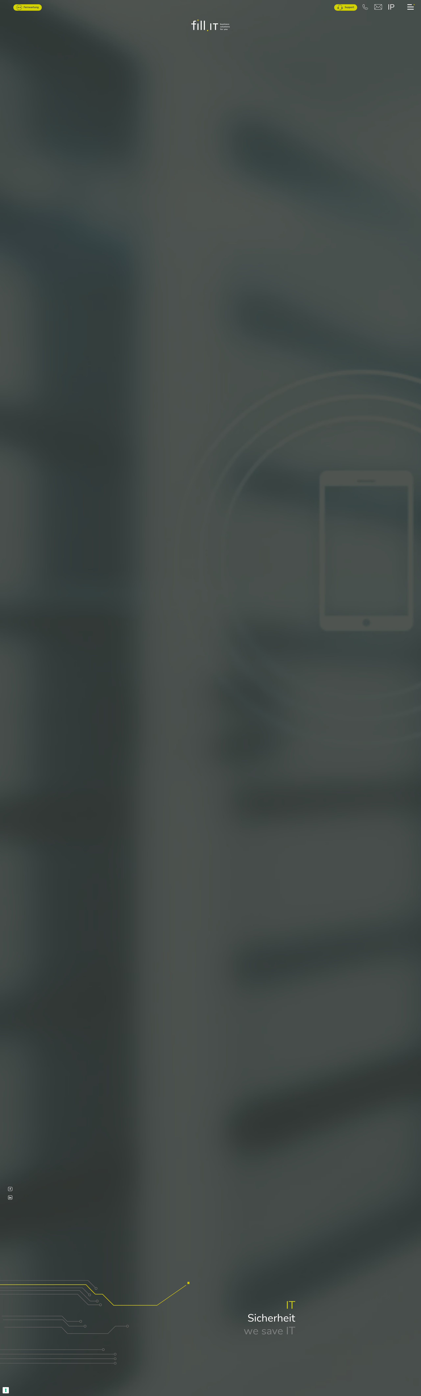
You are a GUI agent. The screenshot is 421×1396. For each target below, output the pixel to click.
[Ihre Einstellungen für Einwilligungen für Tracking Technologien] (6, 1390)
